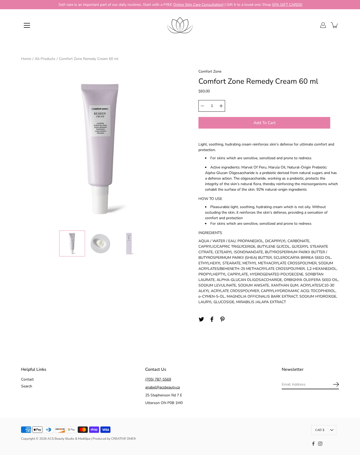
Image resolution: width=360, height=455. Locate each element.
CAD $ (319, 430)
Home (26, 58)
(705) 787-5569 (158, 379)
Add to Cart (264, 122)
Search (26, 386)
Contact (27, 379)
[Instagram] (320, 444)
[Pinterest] (222, 319)
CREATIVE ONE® (123, 439)
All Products (45, 58)
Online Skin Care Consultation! (198, 4)
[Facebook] (212, 319)
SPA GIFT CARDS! (287, 4)
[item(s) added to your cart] (334, 25)
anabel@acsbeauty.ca (162, 387)
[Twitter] (201, 319)
